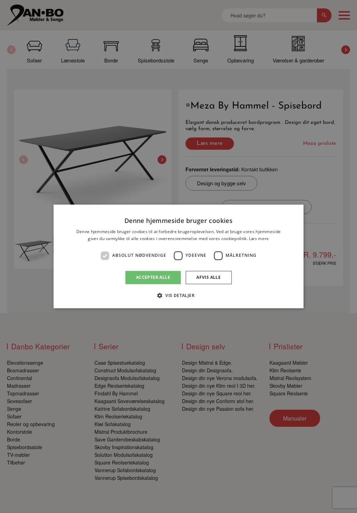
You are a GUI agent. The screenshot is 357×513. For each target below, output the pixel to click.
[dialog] (179, 256)
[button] (178, 295)
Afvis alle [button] (208, 277)
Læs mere (259, 239)
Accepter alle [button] (153, 277)
